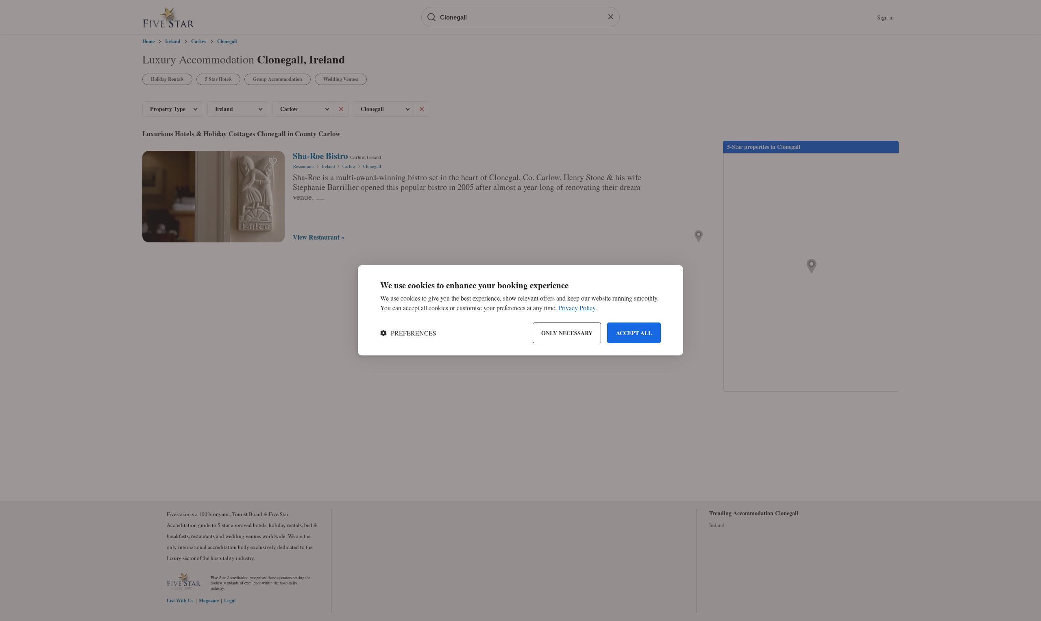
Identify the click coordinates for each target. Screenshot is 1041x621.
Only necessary (566, 333)
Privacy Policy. (577, 308)
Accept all (634, 333)
